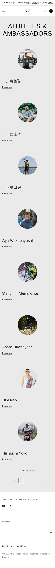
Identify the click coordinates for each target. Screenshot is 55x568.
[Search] (45, 11)
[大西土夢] (27, 112)
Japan (20, 546)
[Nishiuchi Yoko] (27, 431)
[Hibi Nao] (27, 378)
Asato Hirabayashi (17, 347)
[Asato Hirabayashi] (27, 325)
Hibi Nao (9, 400)
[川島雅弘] (27, 59)
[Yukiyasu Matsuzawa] (27, 272)
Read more (7, 87)
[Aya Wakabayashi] (27, 218)
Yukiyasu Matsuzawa (20, 294)
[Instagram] (13, 506)
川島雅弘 (11, 81)
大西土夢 (11, 134)
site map (6, 521)
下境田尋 (11, 187)
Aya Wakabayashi (17, 240)
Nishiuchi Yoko (14, 453)
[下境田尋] (27, 165)
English (5, 546)
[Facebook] (5, 506)
